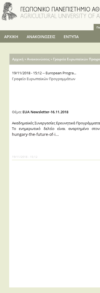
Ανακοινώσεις (38, 59)
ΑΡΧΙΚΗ (11, 36)
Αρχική (18, 59)
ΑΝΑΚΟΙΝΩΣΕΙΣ (41, 36)
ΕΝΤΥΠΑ (71, 36)
